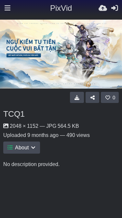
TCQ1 (14, 113)
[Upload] (103, 8)
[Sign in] (114, 8)
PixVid (61, 8)
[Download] (77, 97)
